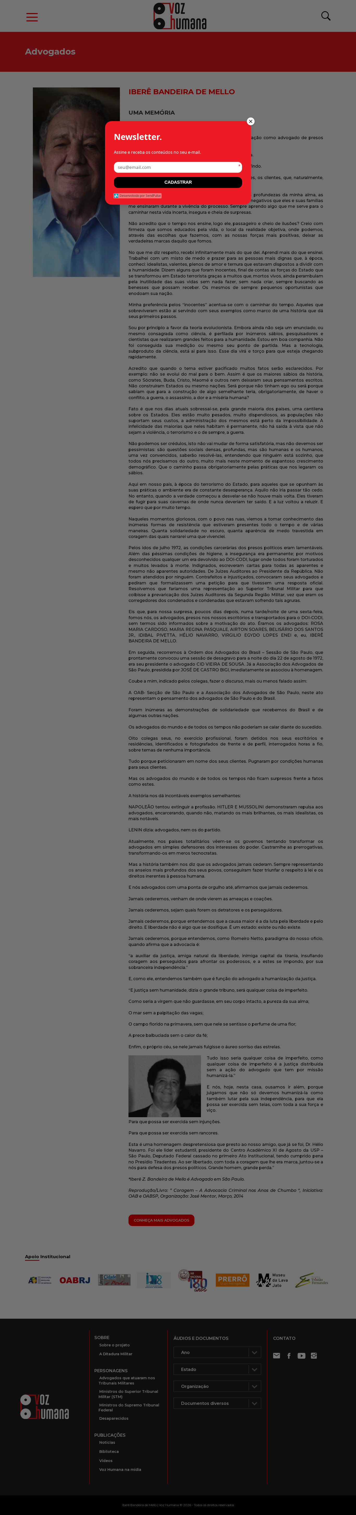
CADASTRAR (178, 182)
